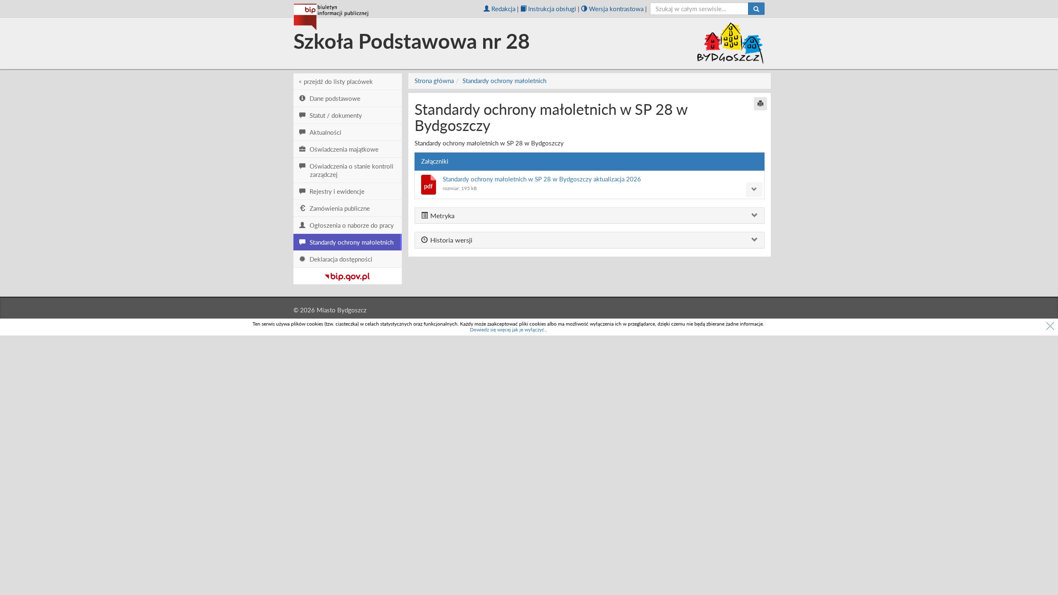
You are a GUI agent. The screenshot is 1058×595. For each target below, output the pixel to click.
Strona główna (434, 80)
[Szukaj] (756, 8)
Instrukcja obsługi (552, 8)
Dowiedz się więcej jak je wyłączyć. (508, 329)
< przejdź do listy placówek (335, 81)
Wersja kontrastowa (616, 8)
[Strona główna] (331, 17)
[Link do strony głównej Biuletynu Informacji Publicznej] (347, 275)
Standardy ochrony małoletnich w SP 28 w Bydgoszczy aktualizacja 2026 (542, 179)
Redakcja (503, 8)
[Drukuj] (760, 103)
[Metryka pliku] (754, 189)
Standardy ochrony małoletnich (504, 80)
